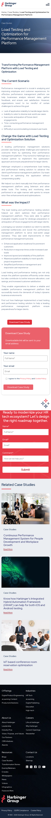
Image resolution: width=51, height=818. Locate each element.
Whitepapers (7, 776)
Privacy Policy (25, 378)
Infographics (7, 787)
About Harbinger (8, 722)
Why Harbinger (32, 726)
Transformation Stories (11, 764)
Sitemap (29, 760)
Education (30, 707)
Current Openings (33, 730)
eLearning (30, 699)
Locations (30, 757)
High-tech (30, 710)
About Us (6, 717)
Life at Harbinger (32, 722)
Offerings (7, 690)
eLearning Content (9, 699)
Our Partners (7, 737)
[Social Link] (27, 767)
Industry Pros (7, 730)
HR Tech (29, 695)
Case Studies (13, 12)
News (4, 779)
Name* (5, 426)
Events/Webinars (8, 768)
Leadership (6, 726)
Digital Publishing (32, 703)
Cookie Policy (40, 378)
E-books (5, 772)
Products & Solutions (10, 703)
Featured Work (7, 791)
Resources (7, 752)
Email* (5, 439)
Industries (30, 690)
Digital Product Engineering (13, 695)
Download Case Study (19, 322)
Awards (5, 745)
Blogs (4, 757)
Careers (30, 717)
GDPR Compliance (21, 810)
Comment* (7, 453)
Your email (8, 366)
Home (3, 12)
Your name (8, 352)
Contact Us (31, 752)
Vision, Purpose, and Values (13, 733)
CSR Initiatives (7, 741)
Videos (5, 783)
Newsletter (30, 733)
